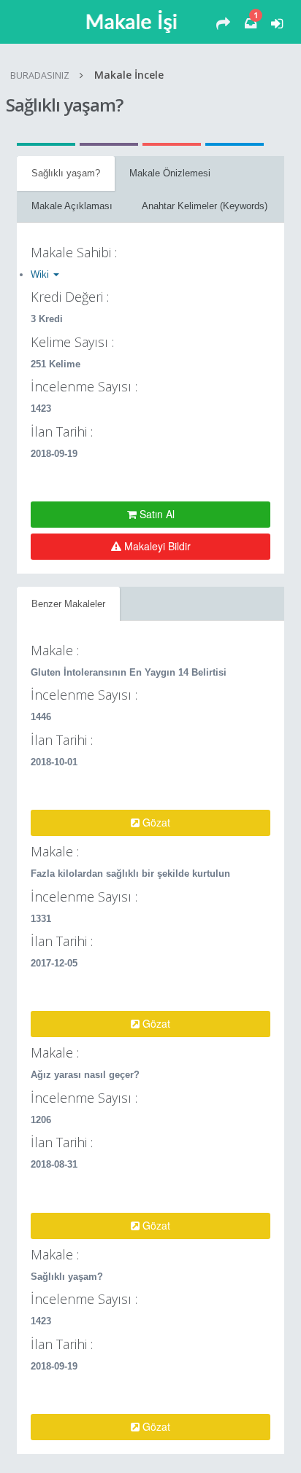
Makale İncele (129, 75)
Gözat (155, 822)
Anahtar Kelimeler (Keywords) (204, 205)
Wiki (41, 274)
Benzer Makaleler (68, 603)
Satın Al (156, 514)
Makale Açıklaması (72, 205)
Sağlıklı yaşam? (65, 173)
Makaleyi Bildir (156, 546)
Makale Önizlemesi (169, 173)
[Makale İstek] (223, 24)
